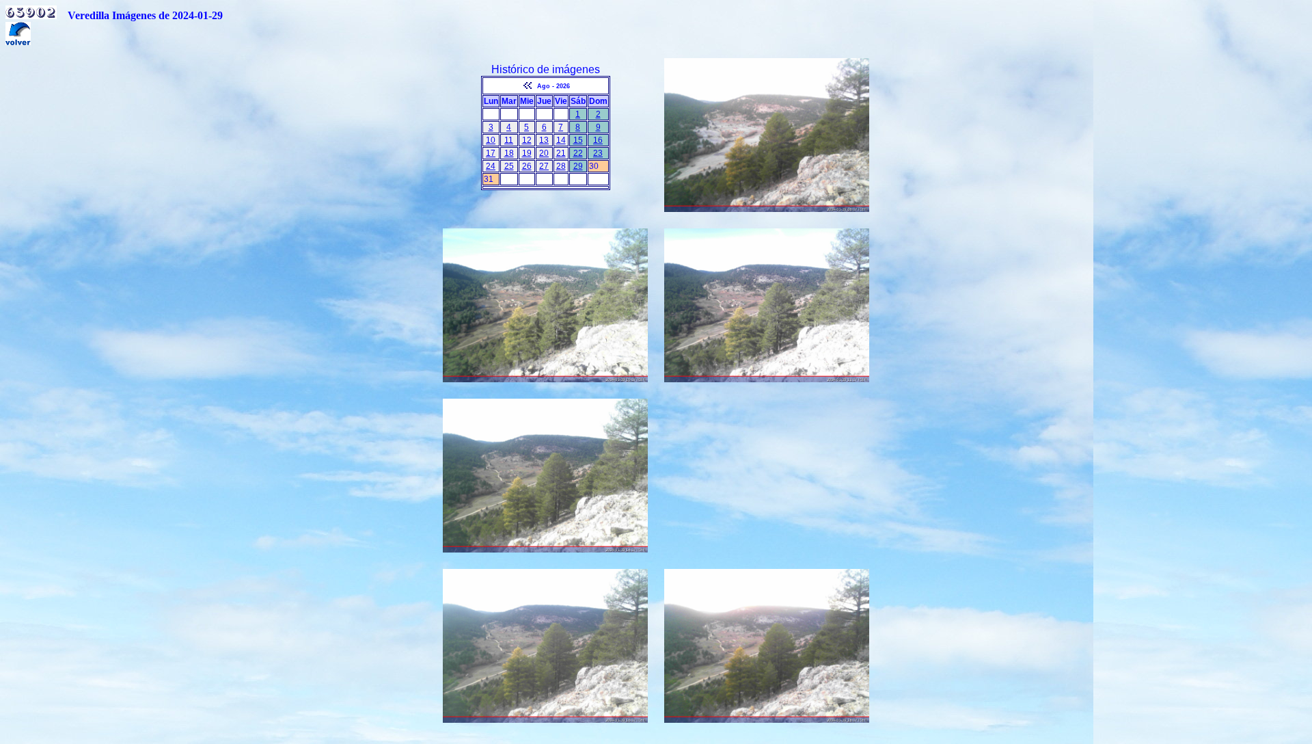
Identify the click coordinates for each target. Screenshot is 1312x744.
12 (527, 140)
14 (561, 140)
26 (527, 166)
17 (490, 153)
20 (544, 153)
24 (490, 166)
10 (490, 140)
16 (598, 140)
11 (508, 140)
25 (509, 166)
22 (578, 153)
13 (544, 140)
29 (578, 166)
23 (598, 153)
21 (561, 153)
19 (527, 153)
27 (544, 166)
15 (578, 140)
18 (509, 153)
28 (561, 166)
